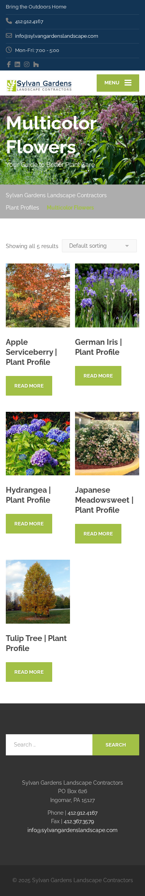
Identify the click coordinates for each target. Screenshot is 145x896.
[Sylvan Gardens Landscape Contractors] (39, 83)
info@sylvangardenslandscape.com (72, 830)
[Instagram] (27, 64)
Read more (29, 386)
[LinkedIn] (18, 64)
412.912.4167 (82, 813)
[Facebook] (9, 64)
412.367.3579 (79, 821)
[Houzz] (36, 64)
